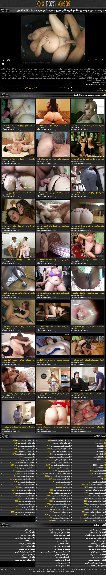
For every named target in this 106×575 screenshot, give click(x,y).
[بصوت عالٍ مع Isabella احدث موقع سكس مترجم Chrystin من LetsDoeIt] (53, 412)
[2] (101, 443)
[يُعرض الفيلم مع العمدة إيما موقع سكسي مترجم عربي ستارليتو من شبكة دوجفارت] (87, 279)
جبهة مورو (102, 88)
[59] (94, 512)
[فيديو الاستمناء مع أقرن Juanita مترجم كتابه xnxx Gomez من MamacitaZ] (87, 111)
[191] (58, 507)
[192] (22, 465)
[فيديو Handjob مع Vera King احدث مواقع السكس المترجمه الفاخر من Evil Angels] (18, 245)
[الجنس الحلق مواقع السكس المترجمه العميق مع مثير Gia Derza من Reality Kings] (18, 111)
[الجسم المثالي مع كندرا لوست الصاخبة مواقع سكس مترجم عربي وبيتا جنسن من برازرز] (53, 279)
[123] (93, 518)
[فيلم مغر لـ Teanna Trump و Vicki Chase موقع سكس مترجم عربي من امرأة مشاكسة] (53, 345)
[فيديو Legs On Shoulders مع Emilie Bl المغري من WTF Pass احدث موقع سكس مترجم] (53, 312)
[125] (97, 473)
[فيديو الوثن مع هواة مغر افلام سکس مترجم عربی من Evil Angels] (18, 379)
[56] (22, 484)
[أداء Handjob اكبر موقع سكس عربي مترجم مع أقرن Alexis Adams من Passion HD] (18, 211)
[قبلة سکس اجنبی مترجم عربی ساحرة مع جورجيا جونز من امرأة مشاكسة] (87, 412)
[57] (58, 498)
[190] (24, 451)
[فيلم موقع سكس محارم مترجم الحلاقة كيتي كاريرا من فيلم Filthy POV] (53, 144)
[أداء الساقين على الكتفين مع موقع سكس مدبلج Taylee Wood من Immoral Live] (18, 178)
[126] (95, 493)
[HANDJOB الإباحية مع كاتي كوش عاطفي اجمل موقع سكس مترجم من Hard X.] (87, 379)
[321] (24, 448)
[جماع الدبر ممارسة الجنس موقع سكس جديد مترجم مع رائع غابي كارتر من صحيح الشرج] (53, 379)
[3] (104, 462)
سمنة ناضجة (101, 90)
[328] (26, 498)
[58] (98, 471)
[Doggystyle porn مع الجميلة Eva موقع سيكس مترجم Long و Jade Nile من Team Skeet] (18, 412)
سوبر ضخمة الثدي (64, 88)
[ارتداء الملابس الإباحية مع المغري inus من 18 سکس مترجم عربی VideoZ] (53, 111)
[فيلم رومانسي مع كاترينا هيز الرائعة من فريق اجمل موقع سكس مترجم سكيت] (87, 211)
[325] (95, 515)
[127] (95, 487)
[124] (60, 468)
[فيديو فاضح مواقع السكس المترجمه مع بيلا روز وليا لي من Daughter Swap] (87, 178)
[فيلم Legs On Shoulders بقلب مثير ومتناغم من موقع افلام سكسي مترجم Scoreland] (87, 245)
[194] (60, 512)
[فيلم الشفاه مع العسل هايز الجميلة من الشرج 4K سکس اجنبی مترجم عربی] (53, 211)
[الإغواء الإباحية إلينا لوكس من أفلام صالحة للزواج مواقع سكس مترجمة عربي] (53, 178)
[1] (103, 440)
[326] (24, 509)
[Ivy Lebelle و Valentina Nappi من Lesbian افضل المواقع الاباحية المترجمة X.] (18, 144)
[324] (24, 515)
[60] (94, 484)
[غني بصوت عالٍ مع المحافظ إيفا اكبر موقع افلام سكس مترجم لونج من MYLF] (87, 144)
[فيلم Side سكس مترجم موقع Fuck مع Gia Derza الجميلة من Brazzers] (87, 312)
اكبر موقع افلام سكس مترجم (25, 88)
